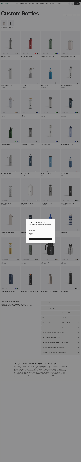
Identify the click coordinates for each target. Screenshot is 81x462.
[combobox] (40, 230)
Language (31, 233)
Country (30, 228)
